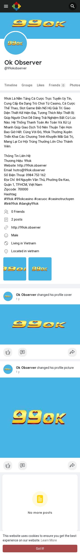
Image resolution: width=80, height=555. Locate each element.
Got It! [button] (40, 548)
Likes (40, 85)
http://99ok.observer (26, 227)
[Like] (40, 353)
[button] (73, 6)
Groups (27, 85)
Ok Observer (26, 295)
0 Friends (18, 212)
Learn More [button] (49, 540)
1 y (18, 299)
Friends (56, 85)
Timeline (10, 85)
